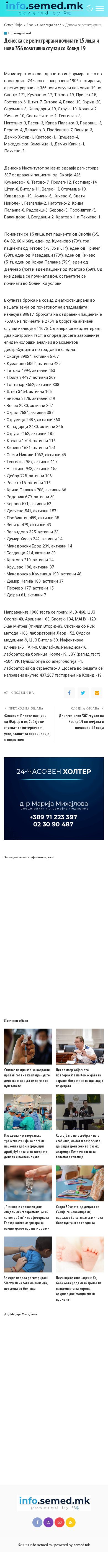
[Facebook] (69, 692)
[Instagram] (48, 1522)
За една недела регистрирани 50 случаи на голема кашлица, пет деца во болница (26, 1283)
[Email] (96, 692)
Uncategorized (19, 33)
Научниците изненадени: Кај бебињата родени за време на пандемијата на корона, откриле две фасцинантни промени (78, 1288)
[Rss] (71, 1522)
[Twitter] (83, 692)
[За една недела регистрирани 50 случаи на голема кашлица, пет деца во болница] (28, 1254)
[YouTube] (60, 1522)
